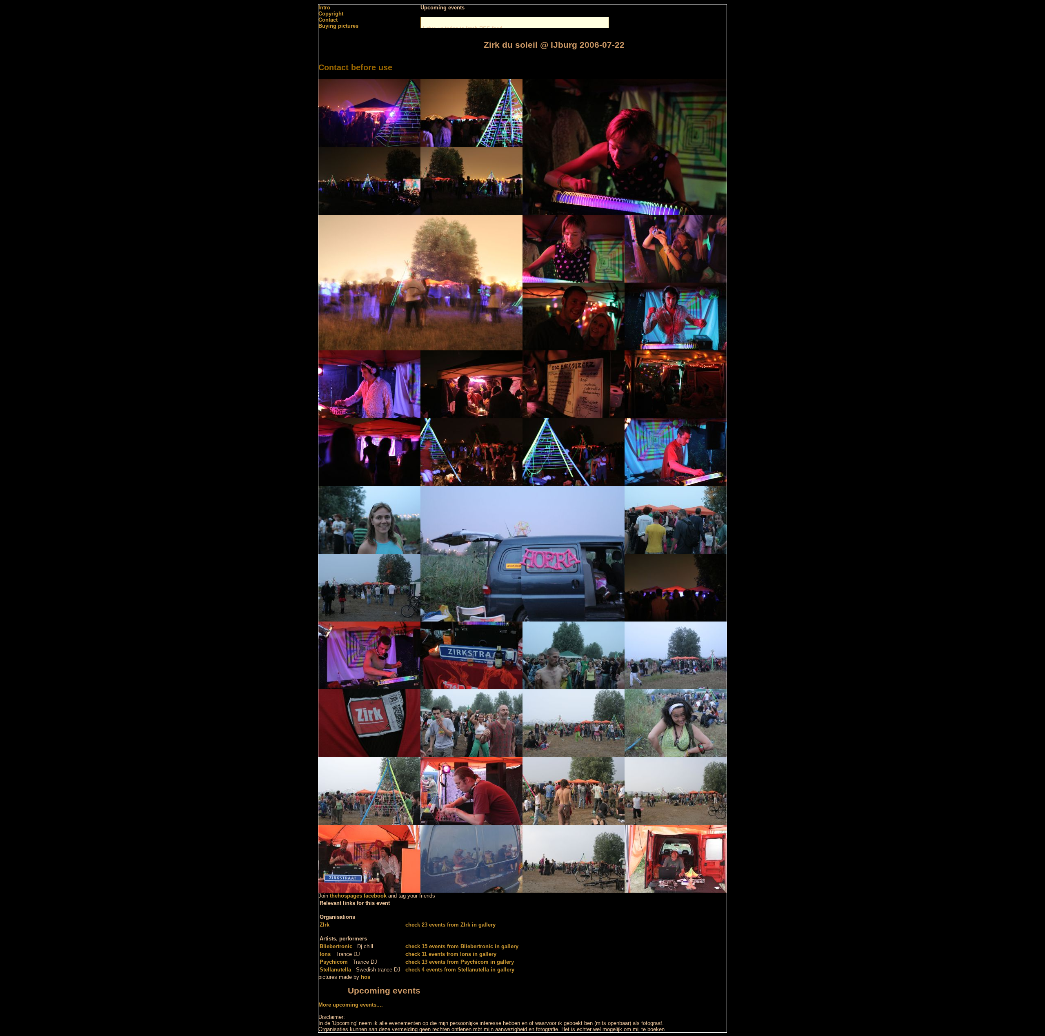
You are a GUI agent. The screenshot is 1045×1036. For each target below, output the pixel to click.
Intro (324, 7)
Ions (325, 954)
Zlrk (324, 925)
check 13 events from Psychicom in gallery (459, 962)
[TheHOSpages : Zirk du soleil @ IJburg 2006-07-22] (369, 145)
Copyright (330, 14)
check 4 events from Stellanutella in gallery (459, 970)
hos (365, 977)
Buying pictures (338, 26)
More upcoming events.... (350, 1005)
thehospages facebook (358, 896)
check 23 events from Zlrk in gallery (450, 925)
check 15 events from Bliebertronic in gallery (461, 946)
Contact (328, 20)
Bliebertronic (336, 946)
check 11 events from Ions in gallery (450, 954)
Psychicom (334, 962)
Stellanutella (335, 970)
